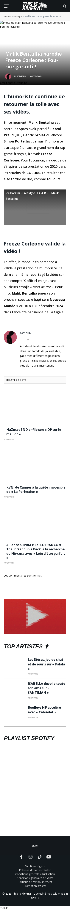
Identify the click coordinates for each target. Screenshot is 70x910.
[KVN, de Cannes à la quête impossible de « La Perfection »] (35, 464)
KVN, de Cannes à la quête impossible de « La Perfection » (35, 489)
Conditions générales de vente (35, 878)
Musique (17, 16)
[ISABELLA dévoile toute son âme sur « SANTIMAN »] (14, 688)
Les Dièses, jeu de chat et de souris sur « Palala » (46, 664)
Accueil (7, 16)
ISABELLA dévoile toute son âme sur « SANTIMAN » (46, 688)
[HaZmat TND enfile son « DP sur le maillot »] (35, 406)
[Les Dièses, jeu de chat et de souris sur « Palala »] (14, 664)
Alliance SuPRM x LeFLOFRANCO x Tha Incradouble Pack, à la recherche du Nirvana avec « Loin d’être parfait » (35, 551)
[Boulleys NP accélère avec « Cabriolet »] (14, 712)
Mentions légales (35, 866)
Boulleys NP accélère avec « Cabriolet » (44, 709)
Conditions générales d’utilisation (35, 874)
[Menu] (6, 6)
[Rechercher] (64, 6)
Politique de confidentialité (35, 870)
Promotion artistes (35, 886)
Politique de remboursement (35, 882)
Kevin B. (22, 76)
